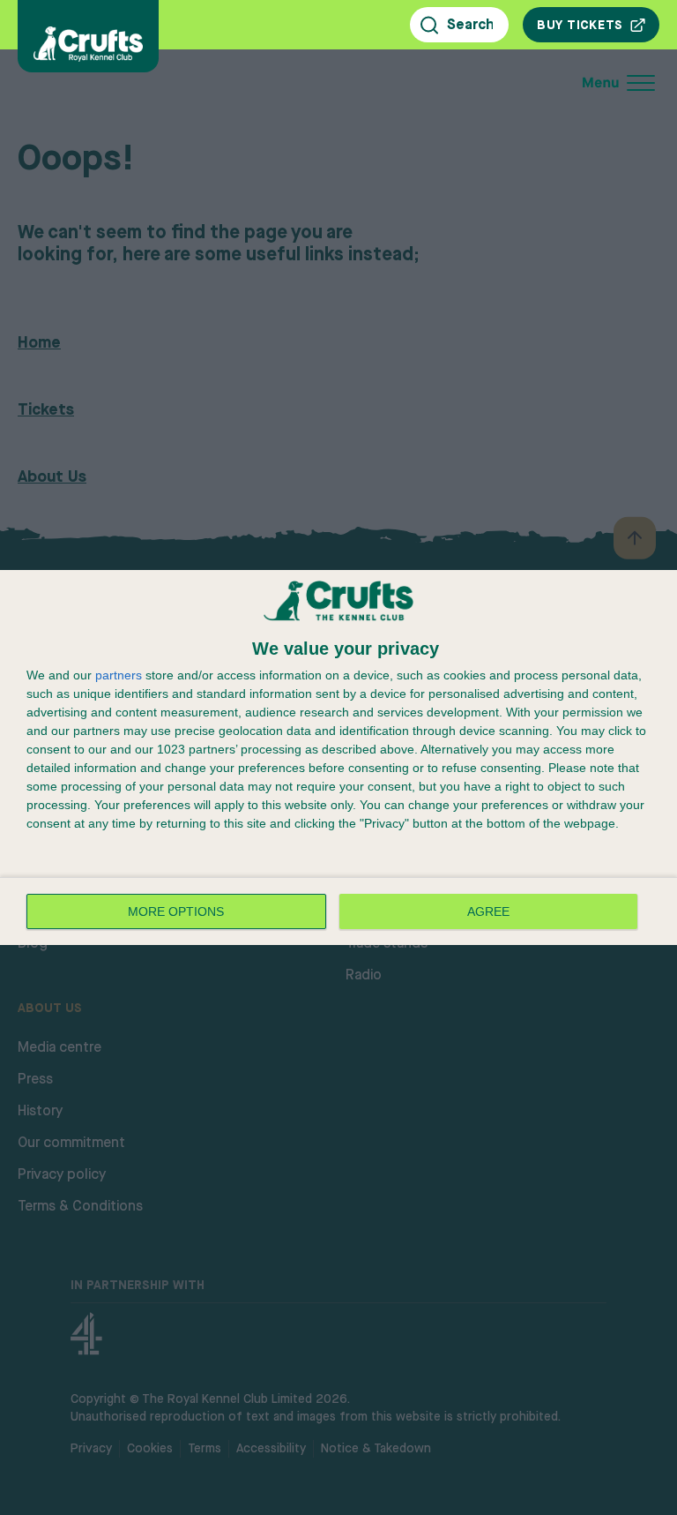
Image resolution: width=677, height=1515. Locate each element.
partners (118, 675)
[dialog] (338, 758)
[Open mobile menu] (501, 82)
